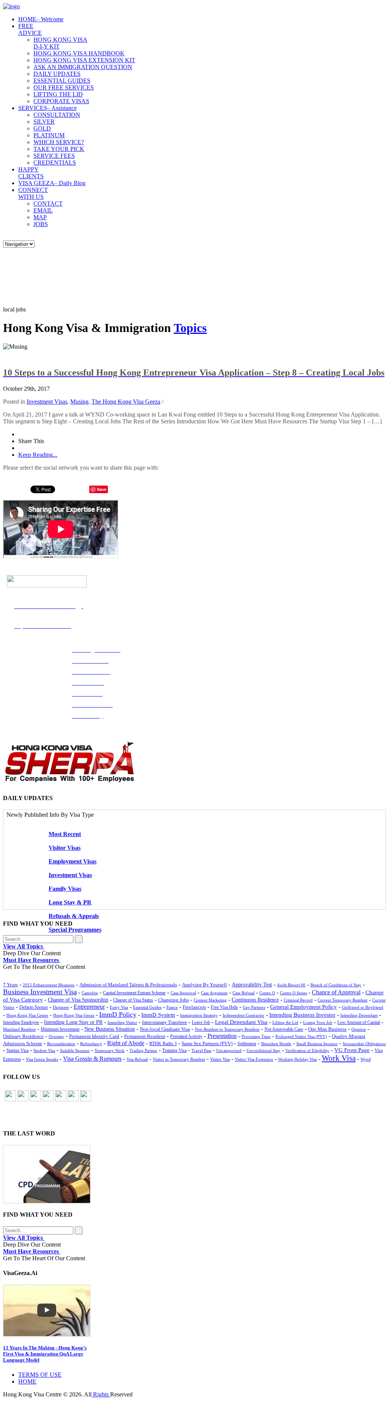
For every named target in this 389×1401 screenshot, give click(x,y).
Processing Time (256, 1036)
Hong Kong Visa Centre (27, 1015)
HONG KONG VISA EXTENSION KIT (84, 60)
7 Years (10, 984)
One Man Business (327, 1029)
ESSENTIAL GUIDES (61, 80)
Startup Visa (17, 1050)
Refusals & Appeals (74, 916)
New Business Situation (109, 1029)
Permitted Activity (186, 1036)
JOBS (40, 224)
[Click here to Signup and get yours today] (194, 1174)
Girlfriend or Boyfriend (362, 1007)
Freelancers (194, 1007)
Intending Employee (21, 1022)
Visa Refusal (137, 1059)
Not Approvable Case (283, 1029)
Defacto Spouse (33, 1007)
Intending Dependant (359, 1015)
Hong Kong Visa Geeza (73, 1015)
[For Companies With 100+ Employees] (69, 780)
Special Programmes (75, 929)
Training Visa (174, 1050)
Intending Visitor (122, 1022)
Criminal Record (298, 1000)
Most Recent (65, 834)
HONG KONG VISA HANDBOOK (79, 53)
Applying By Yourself (204, 984)
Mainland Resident (19, 1029)
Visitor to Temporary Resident (179, 1059)
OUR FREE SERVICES (63, 87)
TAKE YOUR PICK (58, 149)
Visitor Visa (220, 1059)
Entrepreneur (89, 1006)
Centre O (267, 993)
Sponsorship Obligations (364, 1043)
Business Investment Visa (40, 992)
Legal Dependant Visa (241, 1022)
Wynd (366, 1059)
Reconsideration (61, 1043)
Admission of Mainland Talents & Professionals (128, 984)
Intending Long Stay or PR (73, 1022)
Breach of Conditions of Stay (335, 985)
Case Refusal (243, 993)
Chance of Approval (336, 992)
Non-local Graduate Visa (165, 1029)
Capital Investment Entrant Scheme (134, 992)
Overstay (56, 1036)
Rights (101, 1394)
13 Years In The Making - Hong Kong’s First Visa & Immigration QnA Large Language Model (45, 1354)
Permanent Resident (144, 1036)
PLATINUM (49, 135)
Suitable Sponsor (75, 1050)
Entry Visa (119, 1007)
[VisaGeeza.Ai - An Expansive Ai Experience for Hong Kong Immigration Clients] (194, 1311)
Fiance (172, 1007)
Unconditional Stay (263, 1050)
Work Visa (339, 1058)
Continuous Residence (255, 1000)
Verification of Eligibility (307, 1050)
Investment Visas (47, 401)
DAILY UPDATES (57, 74)
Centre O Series (293, 993)
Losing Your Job (317, 1022)
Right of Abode (125, 1043)
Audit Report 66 (291, 985)
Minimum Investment (60, 1029)
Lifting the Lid (285, 1022)
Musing (79, 401)
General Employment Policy (303, 1007)
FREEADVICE (30, 29)
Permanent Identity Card (94, 1036)
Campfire (90, 993)
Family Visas (65, 888)
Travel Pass (201, 1050)
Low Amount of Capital (358, 1022)
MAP (40, 217)
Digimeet (61, 1007)
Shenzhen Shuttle (276, 1043)
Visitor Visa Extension (254, 1059)
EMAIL (43, 210)
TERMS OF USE (40, 1374)
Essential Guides (147, 1007)
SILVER (44, 121)
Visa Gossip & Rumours (92, 1058)
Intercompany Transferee (164, 1022)
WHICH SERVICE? (58, 142)
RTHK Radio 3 (163, 1043)
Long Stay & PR (70, 902)
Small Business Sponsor (317, 1043)
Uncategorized (229, 1050)
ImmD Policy (117, 1014)
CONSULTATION (56, 115)
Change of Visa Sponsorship (78, 1000)
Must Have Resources (31, 960)
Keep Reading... (37, 454)
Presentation (222, 1035)
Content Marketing (210, 1000)
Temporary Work (110, 1050)
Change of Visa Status (133, 1000)
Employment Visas (72, 861)
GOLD (42, 128)
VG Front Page (352, 1050)
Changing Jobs (173, 1000)
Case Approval (183, 993)
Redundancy (91, 1043)
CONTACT (48, 203)
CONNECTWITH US (33, 193)
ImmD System (158, 1015)
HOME (40, 19)
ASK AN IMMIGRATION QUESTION (82, 67)
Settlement (246, 1043)
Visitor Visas (65, 847)
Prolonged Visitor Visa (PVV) (301, 1036)
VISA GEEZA (51, 183)
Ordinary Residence (23, 1036)
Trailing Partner (143, 1050)
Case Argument (214, 993)
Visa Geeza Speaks (42, 1059)
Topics (190, 328)
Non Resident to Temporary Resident (227, 1029)
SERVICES (47, 108)
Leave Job (201, 1022)
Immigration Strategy (199, 1015)
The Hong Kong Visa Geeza (126, 401)
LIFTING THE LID (58, 94)
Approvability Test (252, 984)
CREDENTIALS (54, 162)
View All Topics (23, 946)
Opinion (358, 1029)
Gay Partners (254, 1007)
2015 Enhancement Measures (48, 985)
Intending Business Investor (302, 1014)
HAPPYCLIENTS (31, 172)
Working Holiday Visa (297, 1059)
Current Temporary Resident (342, 1000)
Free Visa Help (224, 1007)
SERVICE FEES (54, 156)
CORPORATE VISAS (61, 101)
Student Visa (44, 1050)
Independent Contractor (243, 1015)
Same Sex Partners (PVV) (207, 1043)
